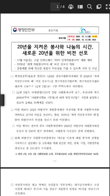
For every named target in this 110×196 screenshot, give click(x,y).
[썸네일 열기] (80, 6)
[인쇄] (70, 6)
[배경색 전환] (99, 6)
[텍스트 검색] (89, 6)
